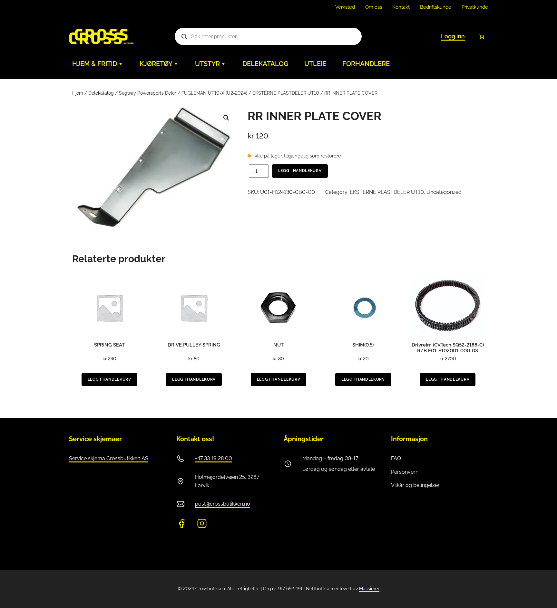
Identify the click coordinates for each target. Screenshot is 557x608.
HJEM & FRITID (94, 64)
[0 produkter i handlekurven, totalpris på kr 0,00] (481, 36)
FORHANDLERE (366, 64)
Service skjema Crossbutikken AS (108, 458)
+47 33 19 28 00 (213, 458)
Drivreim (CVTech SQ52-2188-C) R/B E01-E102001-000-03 (448, 348)
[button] (226, 118)
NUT (278, 345)
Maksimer (369, 588)
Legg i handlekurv (300, 170)
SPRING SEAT (109, 345)
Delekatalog (101, 93)
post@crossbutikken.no (222, 504)
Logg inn (453, 36)
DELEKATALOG (265, 64)
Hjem (77, 93)
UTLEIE (315, 64)
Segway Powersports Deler (147, 93)
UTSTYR (207, 64)
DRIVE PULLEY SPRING (194, 345)
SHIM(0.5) (363, 345)
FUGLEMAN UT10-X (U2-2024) (214, 93)
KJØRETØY (156, 64)
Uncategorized (444, 192)
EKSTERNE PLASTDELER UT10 (285, 93)
